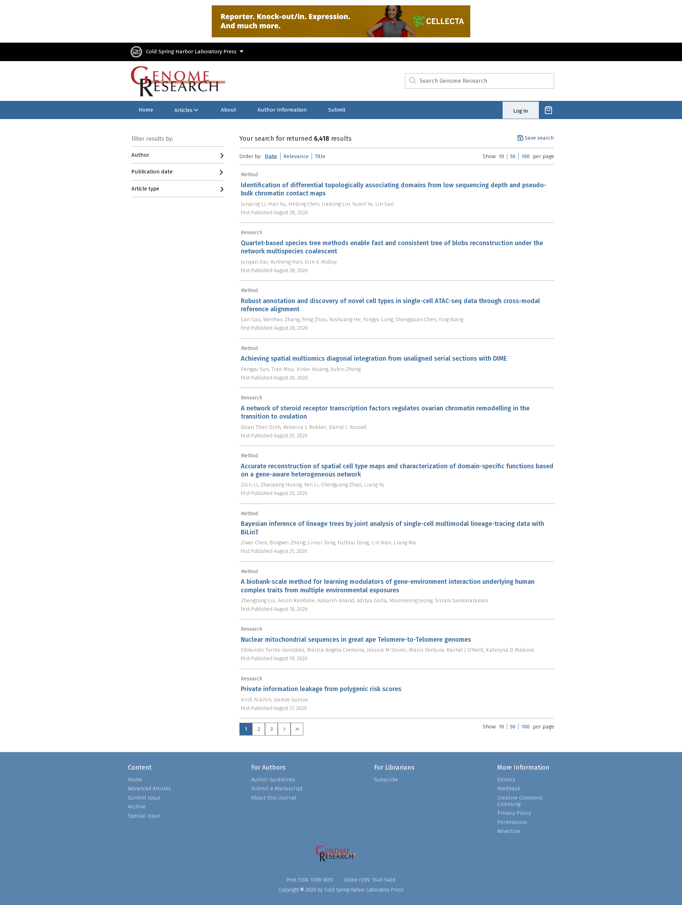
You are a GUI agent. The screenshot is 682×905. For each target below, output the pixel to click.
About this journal (273, 797)
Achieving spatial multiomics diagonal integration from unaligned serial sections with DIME (374, 358)
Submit (337, 110)
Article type (145, 188)
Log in (520, 111)
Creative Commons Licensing (519, 800)
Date (271, 156)
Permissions (512, 822)
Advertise (508, 831)
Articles (183, 110)
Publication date (152, 171)
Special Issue (144, 816)
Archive (137, 806)
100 (525, 156)
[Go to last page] (297, 729)
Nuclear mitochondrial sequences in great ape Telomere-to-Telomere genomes (356, 639)
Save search (539, 138)
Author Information (282, 110)
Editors (506, 779)
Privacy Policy (514, 813)
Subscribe (386, 779)
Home (146, 110)
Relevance (296, 156)
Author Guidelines (273, 779)
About (228, 110)
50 (512, 156)
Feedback (508, 788)
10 (501, 156)
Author (140, 155)
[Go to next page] (284, 729)
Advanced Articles (149, 788)
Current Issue (144, 797)
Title (320, 156)
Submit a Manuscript (277, 788)
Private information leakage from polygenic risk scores (321, 689)
